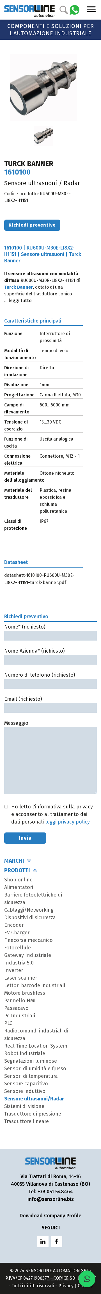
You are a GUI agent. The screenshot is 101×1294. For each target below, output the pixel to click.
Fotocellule (17, 948)
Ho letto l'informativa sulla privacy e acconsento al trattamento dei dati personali (52, 814)
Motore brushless (24, 993)
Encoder (14, 925)
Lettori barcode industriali (34, 985)
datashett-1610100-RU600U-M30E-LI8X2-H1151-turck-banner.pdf (39, 579)
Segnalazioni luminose (30, 1061)
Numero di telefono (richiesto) (39, 675)
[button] (87, 1279)
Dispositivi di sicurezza (30, 917)
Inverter (13, 970)
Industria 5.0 (19, 963)
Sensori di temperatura (31, 1076)
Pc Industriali (19, 1016)
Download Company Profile (50, 1216)
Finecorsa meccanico (28, 940)
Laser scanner (20, 978)
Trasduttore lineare (26, 1121)
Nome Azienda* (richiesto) (34, 651)
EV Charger (16, 933)
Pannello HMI (20, 1000)
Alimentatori (18, 887)
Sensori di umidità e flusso (35, 1068)
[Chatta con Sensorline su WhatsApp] (74, 9)
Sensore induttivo (24, 1091)
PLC (8, 1023)
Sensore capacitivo (26, 1084)
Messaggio (16, 723)
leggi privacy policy (67, 822)
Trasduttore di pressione (32, 1114)
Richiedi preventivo (32, 225)
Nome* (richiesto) (24, 627)
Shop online (18, 880)
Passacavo (16, 1008)
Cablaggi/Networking (29, 910)
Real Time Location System (35, 1046)
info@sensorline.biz (50, 1199)
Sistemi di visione (24, 1106)
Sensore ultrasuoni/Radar (34, 1099)
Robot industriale (24, 1053)
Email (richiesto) (23, 699)
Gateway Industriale (27, 955)
